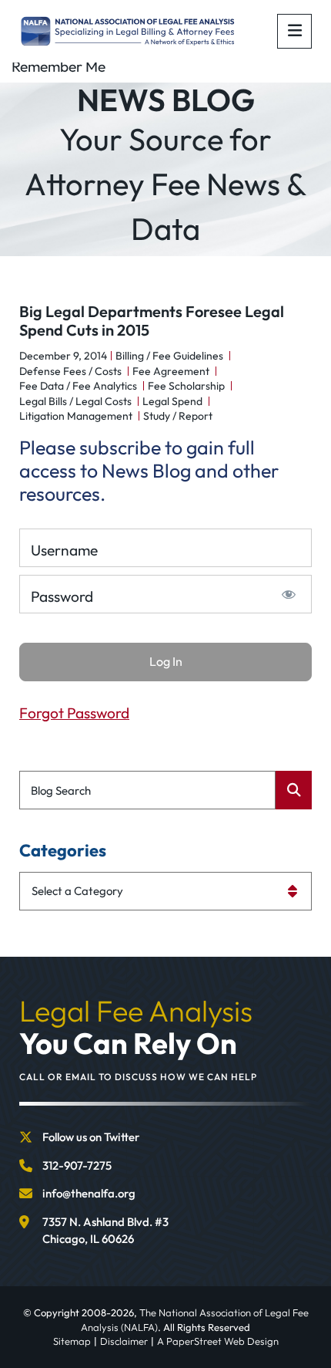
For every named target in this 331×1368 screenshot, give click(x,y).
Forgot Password (74, 713)
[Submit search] (294, 790)
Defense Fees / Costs (70, 371)
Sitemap (72, 1341)
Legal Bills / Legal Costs (75, 401)
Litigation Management (75, 416)
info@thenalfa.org (88, 1193)
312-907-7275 (77, 1165)
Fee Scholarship (186, 386)
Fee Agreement (170, 371)
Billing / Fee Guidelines (169, 356)
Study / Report (177, 416)
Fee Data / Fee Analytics (78, 386)
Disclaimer (124, 1341)
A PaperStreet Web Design (218, 1341)
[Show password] (289, 594)
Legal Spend (172, 401)
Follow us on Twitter (90, 1137)
